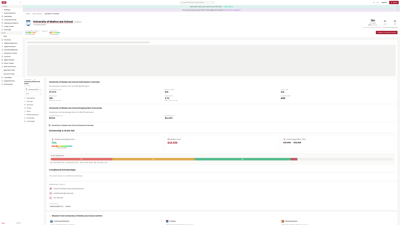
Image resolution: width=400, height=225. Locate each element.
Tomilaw (172, 221)
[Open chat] (377, 2)
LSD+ (3, 223)
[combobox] (33, 89)
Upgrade (18, 223)
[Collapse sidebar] (20, 2)
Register (384, 2)
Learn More (228, 7)
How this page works (391, 27)
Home (28, 14)
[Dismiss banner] (397, 6)
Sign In (395, 2)
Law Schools (37, 14)
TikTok (228, 10)
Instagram (236, 10)
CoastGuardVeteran (61, 221)
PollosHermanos (291, 221)
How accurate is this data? (373, 27)
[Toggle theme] (374, 2)
